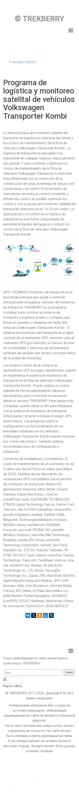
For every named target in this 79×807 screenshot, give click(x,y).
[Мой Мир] (45, 615)
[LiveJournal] (51, 615)
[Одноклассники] (39, 615)
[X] (33, 615)
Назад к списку (24, 62)
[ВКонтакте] (27, 615)
